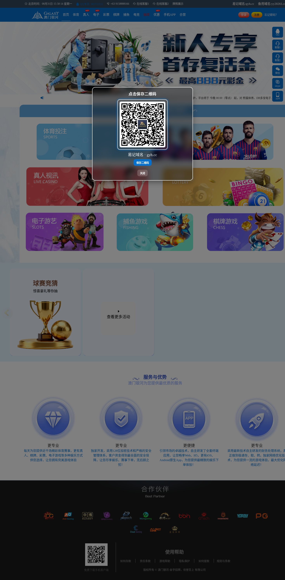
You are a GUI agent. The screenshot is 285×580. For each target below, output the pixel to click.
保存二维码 (142, 162)
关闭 (142, 173)
